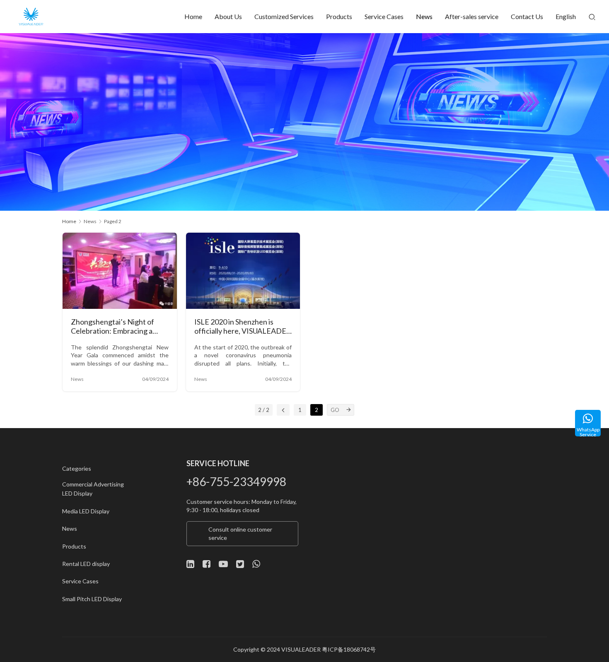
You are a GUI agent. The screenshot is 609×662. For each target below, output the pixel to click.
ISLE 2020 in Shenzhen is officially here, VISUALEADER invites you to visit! (242, 327)
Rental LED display (86, 563)
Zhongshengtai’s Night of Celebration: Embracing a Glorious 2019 (112, 327)
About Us (228, 16)
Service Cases (384, 16)
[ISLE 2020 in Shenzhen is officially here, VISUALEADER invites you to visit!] (243, 271)
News (424, 16)
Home (193, 16)
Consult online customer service (240, 533)
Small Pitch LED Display (92, 598)
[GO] (348, 410)
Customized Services (284, 16)
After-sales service (471, 16)
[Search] (592, 16)
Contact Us (527, 16)
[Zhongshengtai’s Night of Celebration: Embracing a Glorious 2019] (120, 271)
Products (339, 16)
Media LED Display (85, 511)
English (566, 16)
